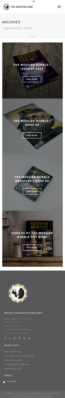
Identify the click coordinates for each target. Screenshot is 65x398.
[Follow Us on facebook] (5, 338)
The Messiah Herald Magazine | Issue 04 (32, 179)
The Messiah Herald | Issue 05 (32, 123)
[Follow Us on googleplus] (10, 338)
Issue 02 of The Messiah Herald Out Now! (32, 235)
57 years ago (11, 381)
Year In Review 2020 (13, 360)
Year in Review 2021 (13, 351)
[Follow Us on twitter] (29, 338)
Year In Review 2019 (13, 368)
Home (31, 36)
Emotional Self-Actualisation (16, 364)
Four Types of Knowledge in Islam (19, 355)
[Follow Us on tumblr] (24, 338)
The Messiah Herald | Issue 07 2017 (32, 66)
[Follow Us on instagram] (15, 338)
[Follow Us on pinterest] (19, 338)
